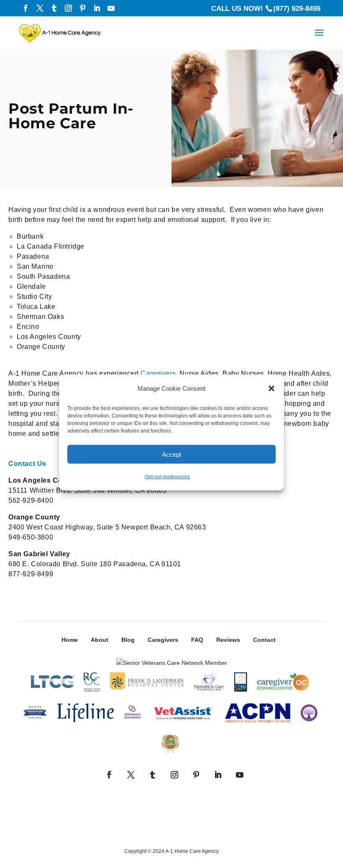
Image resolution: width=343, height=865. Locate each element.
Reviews (228, 639)
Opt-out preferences (167, 477)
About (99, 639)
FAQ (197, 639)
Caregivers (158, 373)
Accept (171, 454)
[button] (271, 388)
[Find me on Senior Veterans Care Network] (171, 662)
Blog (128, 639)
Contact (264, 639)
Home (69, 639)
